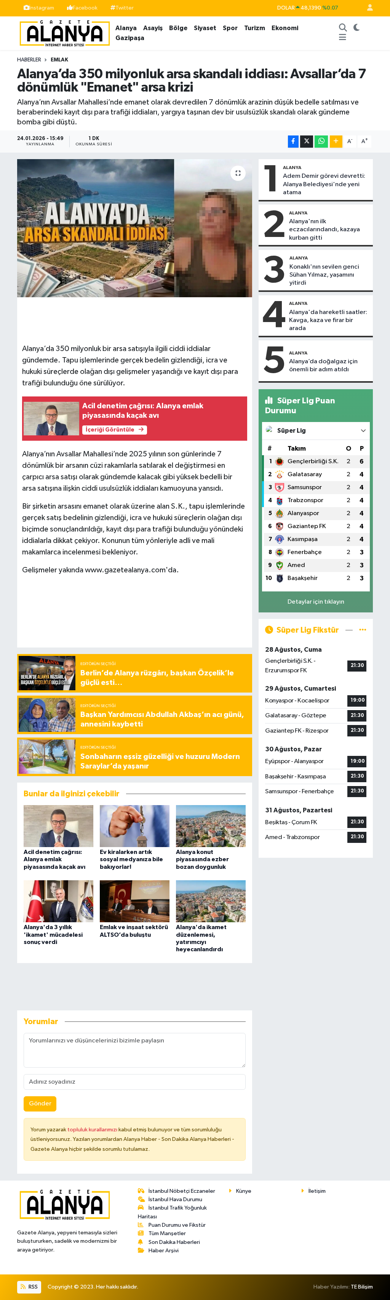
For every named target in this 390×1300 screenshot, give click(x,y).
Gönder (40, 1103)
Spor (230, 28)
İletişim (317, 1191)
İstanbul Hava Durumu (175, 1199)
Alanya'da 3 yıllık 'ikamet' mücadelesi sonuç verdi (53, 934)
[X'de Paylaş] (306, 141)
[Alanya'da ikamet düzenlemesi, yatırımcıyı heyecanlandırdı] (211, 901)
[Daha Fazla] (336, 141)
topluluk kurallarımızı (92, 1129)
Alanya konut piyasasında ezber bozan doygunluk (202, 859)
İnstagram (41, 8)
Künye (243, 1191)
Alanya (126, 28)
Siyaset (205, 28)
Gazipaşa (129, 38)
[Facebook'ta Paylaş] (293, 141)
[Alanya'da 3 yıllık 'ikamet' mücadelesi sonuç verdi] (58, 901)
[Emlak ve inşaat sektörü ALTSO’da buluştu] (134, 901)
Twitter (124, 8)
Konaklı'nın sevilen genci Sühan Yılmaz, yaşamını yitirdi (324, 275)
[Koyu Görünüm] (356, 28)
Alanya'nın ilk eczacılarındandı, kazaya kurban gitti (324, 229)
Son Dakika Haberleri (174, 1242)
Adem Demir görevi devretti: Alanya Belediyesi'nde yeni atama (324, 184)
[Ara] (343, 28)
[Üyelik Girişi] (367, 8)
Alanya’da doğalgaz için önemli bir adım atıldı (323, 365)
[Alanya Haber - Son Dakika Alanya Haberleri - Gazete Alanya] (64, 32)
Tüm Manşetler (167, 1233)
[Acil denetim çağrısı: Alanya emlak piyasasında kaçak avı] (58, 826)
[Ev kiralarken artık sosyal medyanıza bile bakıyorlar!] (134, 826)
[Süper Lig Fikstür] (362, 630)
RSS (32, 1287)
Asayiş (153, 28)
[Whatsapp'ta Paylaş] (321, 141)
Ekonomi (285, 28)
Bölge (178, 28)
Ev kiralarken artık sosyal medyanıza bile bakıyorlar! (131, 859)
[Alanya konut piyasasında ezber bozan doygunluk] (211, 826)
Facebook (85, 8)
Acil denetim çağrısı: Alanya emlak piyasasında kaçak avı (54, 859)
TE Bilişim (362, 1287)
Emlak (59, 60)
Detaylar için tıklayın (316, 602)
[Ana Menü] (342, 38)
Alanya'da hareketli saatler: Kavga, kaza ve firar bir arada (328, 320)
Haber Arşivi (164, 1250)
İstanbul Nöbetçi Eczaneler (182, 1191)
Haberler (29, 60)
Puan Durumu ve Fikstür (177, 1225)
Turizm (254, 28)
